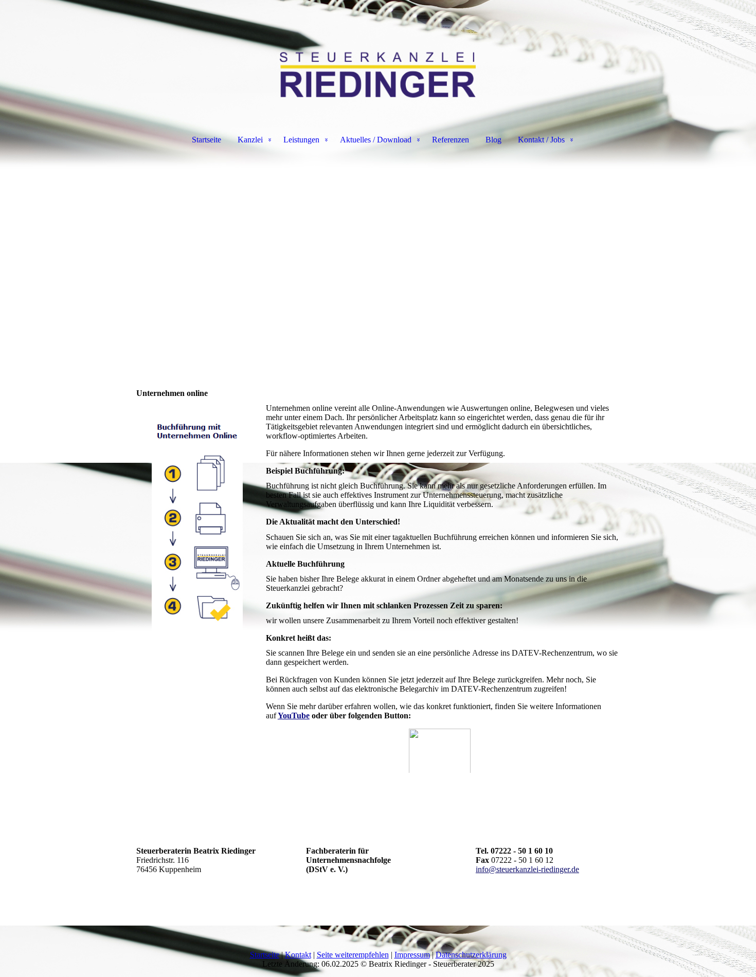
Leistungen (301, 139)
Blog (493, 139)
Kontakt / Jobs (541, 139)
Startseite (206, 139)
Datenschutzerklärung (471, 954)
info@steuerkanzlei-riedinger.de (527, 869)
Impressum (412, 954)
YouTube (294, 715)
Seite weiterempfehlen (353, 954)
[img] (378, 51)
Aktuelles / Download (375, 139)
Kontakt (298, 954)
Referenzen (450, 139)
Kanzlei (250, 139)
